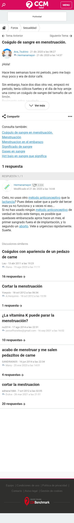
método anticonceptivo (44, 198)
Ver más (39, 105)
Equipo (10, 485)
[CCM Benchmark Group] (37, 502)
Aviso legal (31, 490)
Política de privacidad (54, 485)
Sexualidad (30, 27)
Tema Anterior (14, 35)
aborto (23, 226)
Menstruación (11, 137)
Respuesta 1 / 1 (12, 176)
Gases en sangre (13, 151)
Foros (14, 27)
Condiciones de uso (28, 485)
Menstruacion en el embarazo (22, 142)
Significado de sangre (17, 147)
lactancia (8, 202)
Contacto (17, 490)
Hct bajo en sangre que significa (24, 156)
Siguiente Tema (59, 35)
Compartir (13, 116)
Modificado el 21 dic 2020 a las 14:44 (34, 188)
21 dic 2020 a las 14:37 (49, 55)
